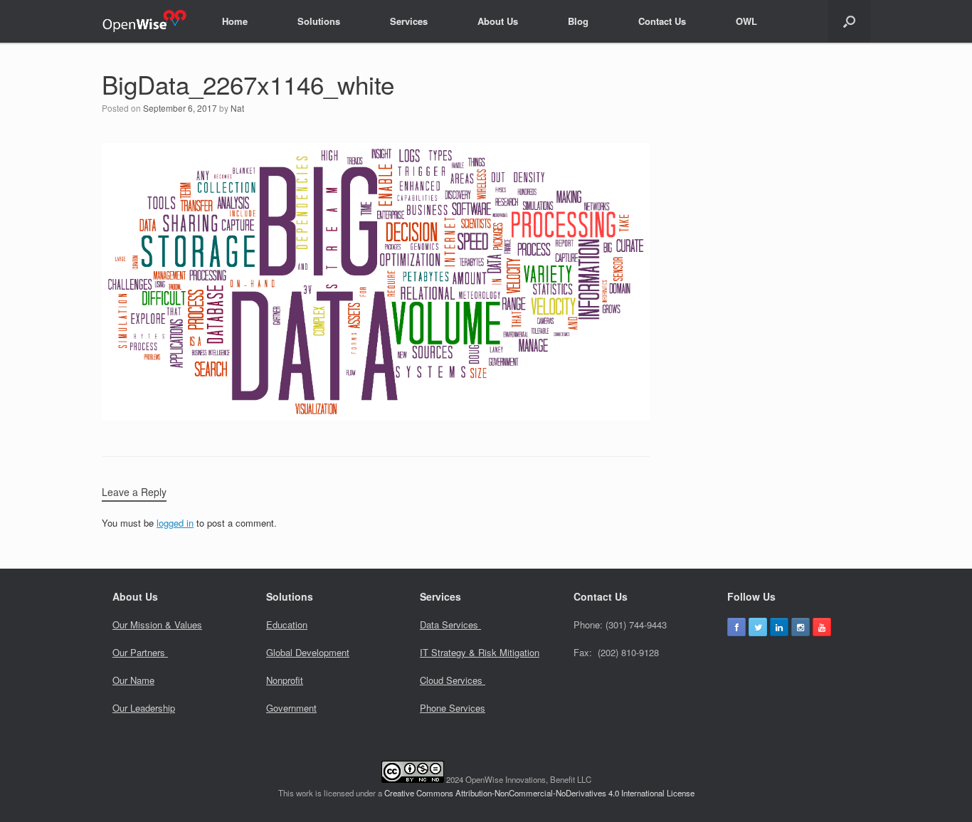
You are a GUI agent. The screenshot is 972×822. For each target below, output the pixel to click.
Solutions (318, 21)
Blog (578, 21)
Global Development (307, 652)
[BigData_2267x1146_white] (376, 415)
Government (291, 708)
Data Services (450, 624)
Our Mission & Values (157, 624)
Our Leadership (143, 708)
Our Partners (140, 652)
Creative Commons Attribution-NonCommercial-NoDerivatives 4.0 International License (539, 793)
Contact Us (662, 21)
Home (235, 21)
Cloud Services (452, 680)
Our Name (133, 680)
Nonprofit (284, 680)
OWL (746, 21)
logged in (175, 522)
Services (409, 21)
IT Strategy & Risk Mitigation (479, 652)
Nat (237, 108)
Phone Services (452, 708)
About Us (497, 21)
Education (286, 624)
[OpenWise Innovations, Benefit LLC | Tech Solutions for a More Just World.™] (144, 21)
